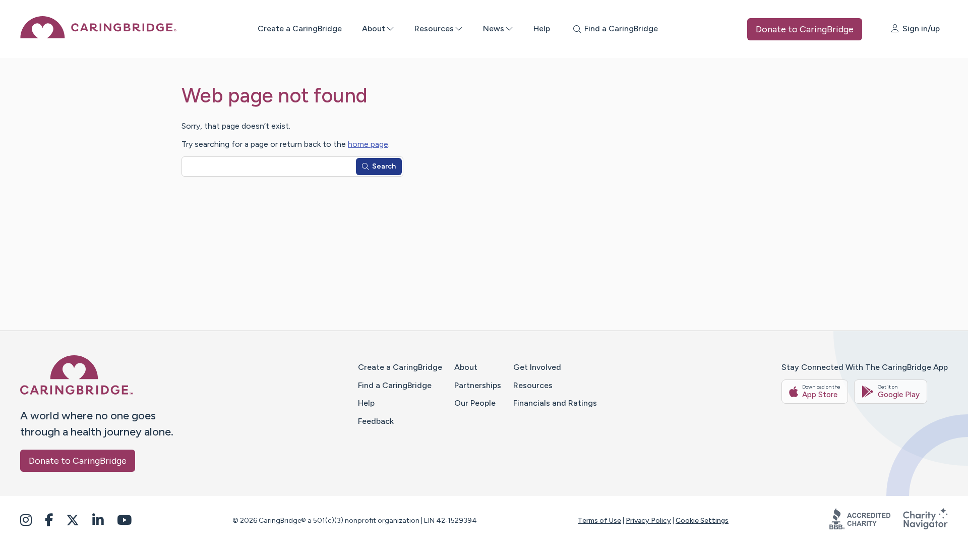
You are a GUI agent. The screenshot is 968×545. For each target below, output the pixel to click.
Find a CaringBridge (395, 385)
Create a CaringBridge (300, 28)
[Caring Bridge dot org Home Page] (98, 35)
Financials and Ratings (555, 403)
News (493, 28)
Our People (475, 403)
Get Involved (537, 367)
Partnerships (477, 385)
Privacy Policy (648, 520)
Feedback (376, 421)
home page (368, 144)
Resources (434, 28)
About (373, 28)
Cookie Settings (702, 520)
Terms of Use (599, 520)
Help (541, 28)
